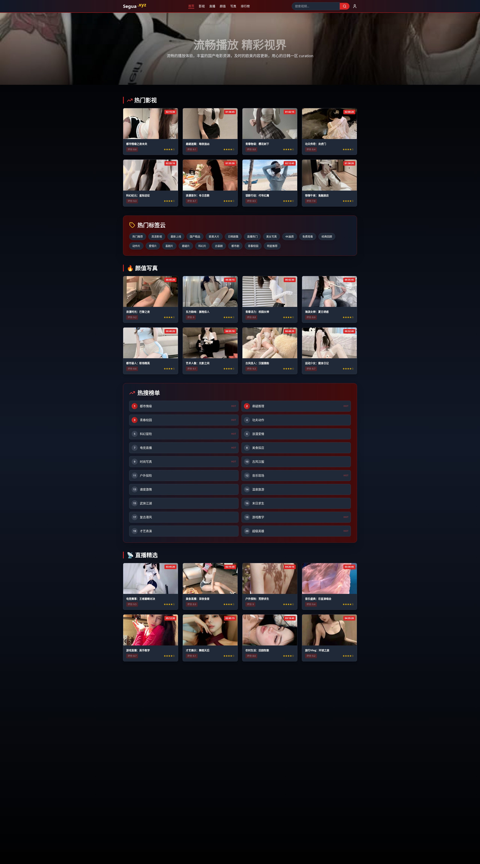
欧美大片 (214, 236)
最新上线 (176, 236)
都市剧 (235, 246)
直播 (211, 6)
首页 (190, 6)
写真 (232, 6)
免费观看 (307, 236)
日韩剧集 (233, 236)
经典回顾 (327, 236)
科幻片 (202, 246)
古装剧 (219, 246)
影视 (201, 6)
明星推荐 (272, 246)
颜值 (222, 6)
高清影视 (157, 236)
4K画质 (289, 236)
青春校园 (253, 246)
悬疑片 (186, 246)
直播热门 (252, 236)
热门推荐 (137, 236)
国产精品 (195, 236)
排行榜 (244, 6)
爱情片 (153, 246)
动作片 (136, 246)
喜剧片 (169, 246)
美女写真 (271, 236)
